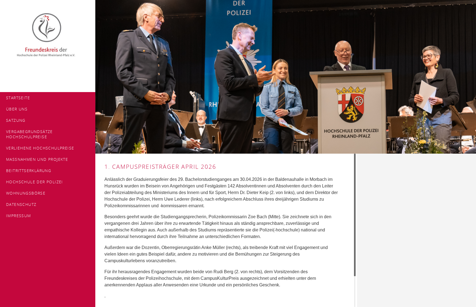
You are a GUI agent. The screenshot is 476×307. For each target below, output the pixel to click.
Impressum (18, 215)
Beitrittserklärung (28, 170)
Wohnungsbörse (25, 193)
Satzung (16, 120)
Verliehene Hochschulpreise (40, 148)
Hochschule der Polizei (34, 181)
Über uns (17, 109)
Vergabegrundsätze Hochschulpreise (29, 134)
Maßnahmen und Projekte (37, 159)
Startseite (18, 97)
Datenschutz (21, 204)
